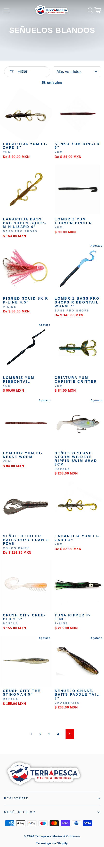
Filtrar (21, 71)
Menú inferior (20, 812)
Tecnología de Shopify (52, 843)
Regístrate (16, 798)
